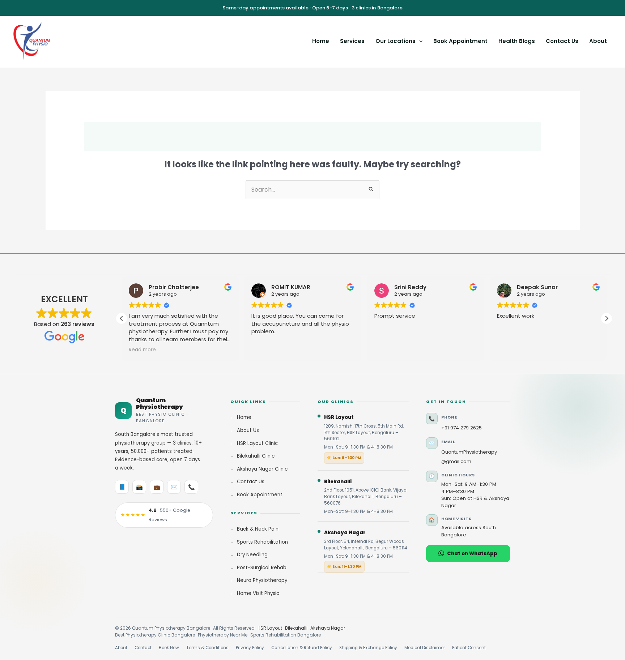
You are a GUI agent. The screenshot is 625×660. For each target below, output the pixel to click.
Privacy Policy (250, 648)
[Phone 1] (76, 266)
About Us (248, 430)
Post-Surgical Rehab (261, 567)
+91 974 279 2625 (461, 427)
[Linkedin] (46, 266)
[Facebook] (16, 266)
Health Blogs (516, 41)
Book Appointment (460, 41)
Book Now (169, 648)
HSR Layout (270, 628)
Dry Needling (252, 554)
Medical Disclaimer (424, 648)
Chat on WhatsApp (472, 553)
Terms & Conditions (207, 648)
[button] (419, 41)
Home (320, 41)
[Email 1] (61, 266)
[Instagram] (31, 266)
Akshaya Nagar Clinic (262, 469)
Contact (143, 648)
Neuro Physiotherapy (262, 580)
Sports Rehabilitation (262, 542)
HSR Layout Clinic (257, 443)
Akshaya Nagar (327, 628)
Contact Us (562, 41)
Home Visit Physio (258, 593)
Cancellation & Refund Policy (301, 648)
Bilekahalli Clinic (256, 456)
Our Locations (395, 41)
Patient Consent (469, 648)
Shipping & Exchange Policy (368, 648)
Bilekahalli (296, 628)
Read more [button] (142, 350)
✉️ (174, 487)
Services (352, 41)
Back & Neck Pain (258, 529)
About (598, 41)
